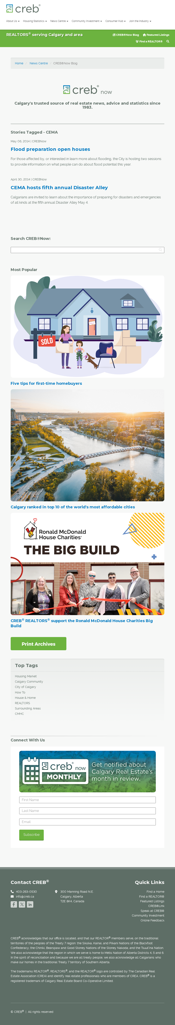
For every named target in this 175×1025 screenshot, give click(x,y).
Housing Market (26, 676)
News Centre (58, 21)
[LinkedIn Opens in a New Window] (30, 904)
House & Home (25, 697)
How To (20, 692)
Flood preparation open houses (50, 149)
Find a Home (155, 891)
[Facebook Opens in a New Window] (14, 904)
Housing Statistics (33, 21)
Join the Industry (139, 21)
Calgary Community (29, 681)
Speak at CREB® (152, 911)
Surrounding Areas (28, 708)
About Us (11, 21)
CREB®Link (156, 906)
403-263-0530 (26, 891)
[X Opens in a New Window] (22, 904)
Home (19, 63)
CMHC (19, 713)
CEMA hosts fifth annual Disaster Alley (59, 187)
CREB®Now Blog (127, 34)
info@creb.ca (25, 896)
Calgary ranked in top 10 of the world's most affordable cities (73, 507)
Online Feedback (152, 920)
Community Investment (85, 21)
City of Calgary (25, 687)
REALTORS (22, 703)
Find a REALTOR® (151, 41)
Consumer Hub (114, 21)
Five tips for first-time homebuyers (46, 383)
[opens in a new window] (38, 643)
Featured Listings (157, 34)
